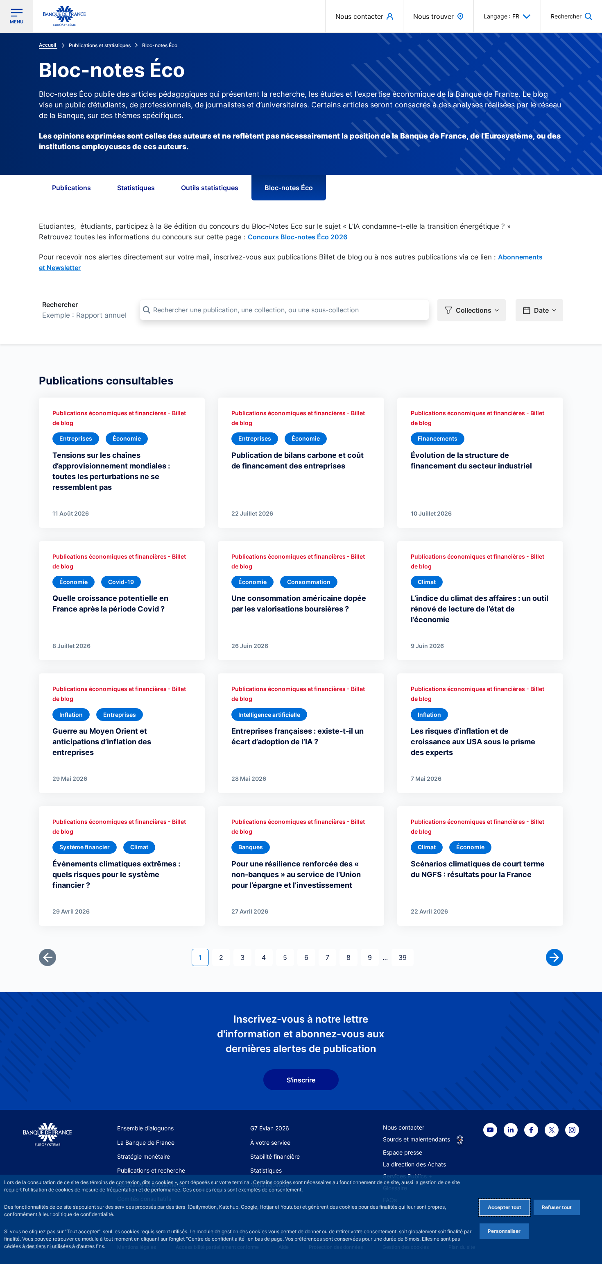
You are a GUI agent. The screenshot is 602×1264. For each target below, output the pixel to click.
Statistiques (136, 188)
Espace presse (402, 1152)
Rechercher (60, 304)
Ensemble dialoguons (145, 1128)
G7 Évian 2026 (269, 1128)
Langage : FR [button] (501, 16)
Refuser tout (557, 1207)
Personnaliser (504, 1231)
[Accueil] (47, 1134)
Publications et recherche (151, 1170)
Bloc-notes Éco (289, 188)
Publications (71, 188)
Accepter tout (504, 1207)
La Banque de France (145, 1142)
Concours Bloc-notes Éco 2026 (297, 237)
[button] (571, 16)
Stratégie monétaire (143, 1156)
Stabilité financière (275, 1156)
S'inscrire (301, 1080)
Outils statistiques (209, 188)
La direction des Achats (414, 1164)
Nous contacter (403, 1127)
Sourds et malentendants (416, 1139)
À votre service (270, 1142)
